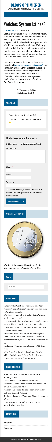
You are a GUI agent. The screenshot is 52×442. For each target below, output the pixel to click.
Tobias (7, 396)
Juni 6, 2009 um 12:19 (28, 115)
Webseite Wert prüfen (31, 268)
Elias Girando (9, 402)
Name (9, 167)
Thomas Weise (14, 115)
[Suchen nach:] (26, 286)
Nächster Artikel (24, 93)
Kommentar (11, 148)
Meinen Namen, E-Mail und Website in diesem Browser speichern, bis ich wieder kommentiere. (24, 192)
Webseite (10, 182)
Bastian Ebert (13, 30)
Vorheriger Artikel (27, 90)
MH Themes (38, 440)
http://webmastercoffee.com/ (28, 64)
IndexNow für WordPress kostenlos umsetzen (23, 305)
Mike (6, 374)
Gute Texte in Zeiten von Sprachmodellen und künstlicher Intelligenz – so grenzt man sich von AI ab (26, 339)
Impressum (8, 422)
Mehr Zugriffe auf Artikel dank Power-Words (23, 352)
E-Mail (9, 174)
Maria (6, 389)
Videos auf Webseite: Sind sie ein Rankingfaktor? (25, 333)
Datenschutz (8, 428)
